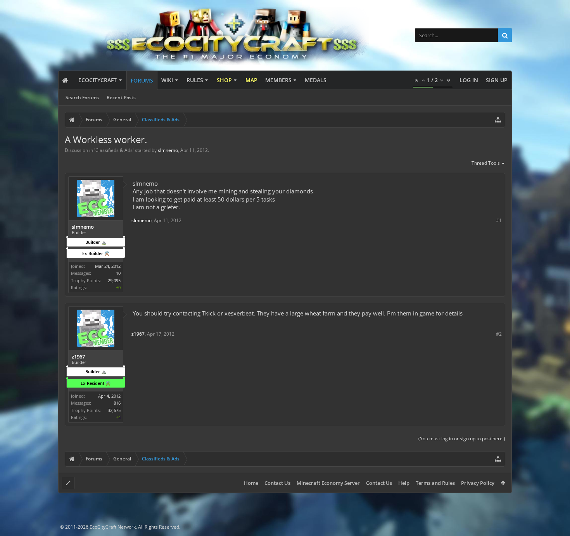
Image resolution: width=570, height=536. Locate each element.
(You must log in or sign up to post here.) (461, 438)
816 (117, 403)
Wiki (167, 80)
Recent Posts (121, 97)
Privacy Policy (477, 482)
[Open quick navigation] (498, 119)
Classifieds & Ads (114, 150)
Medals (315, 80)
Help (403, 482)
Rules (195, 80)
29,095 (114, 280)
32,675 (114, 410)
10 (118, 273)
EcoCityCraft (97, 80)
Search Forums (82, 97)
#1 (499, 220)
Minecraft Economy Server (328, 482)
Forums (142, 80)
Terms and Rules (435, 482)
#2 (499, 334)
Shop (224, 80)
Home (251, 482)
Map (251, 80)
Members (278, 80)
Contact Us (277, 482)
